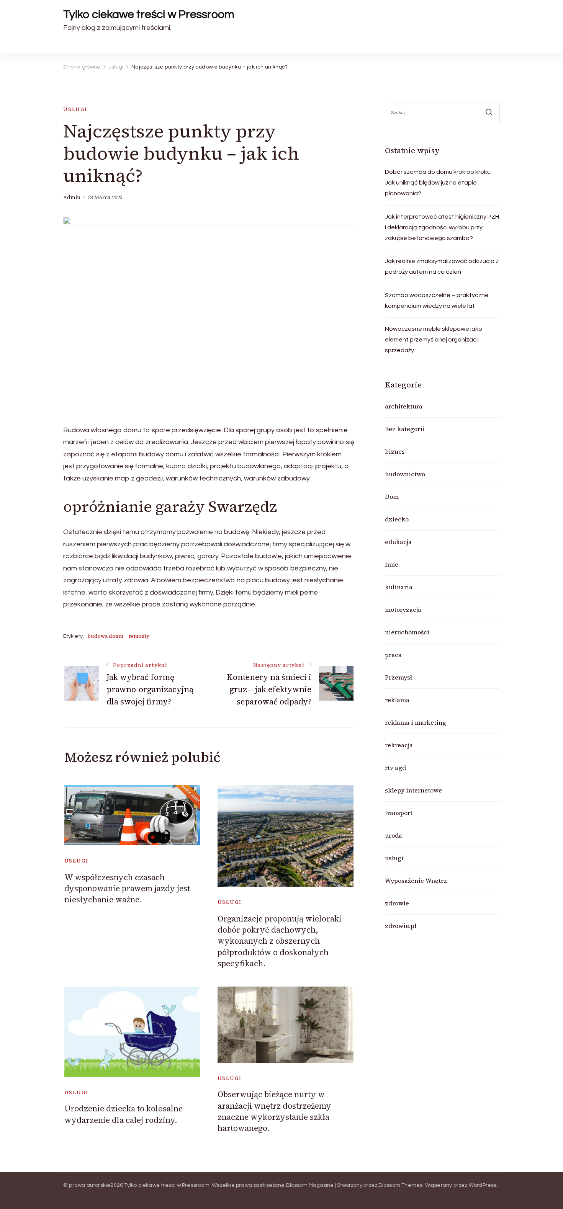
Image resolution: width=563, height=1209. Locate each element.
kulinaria (398, 587)
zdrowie (397, 903)
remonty (139, 636)
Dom (392, 496)
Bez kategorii (405, 429)
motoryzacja (403, 609)
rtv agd (395, 767)
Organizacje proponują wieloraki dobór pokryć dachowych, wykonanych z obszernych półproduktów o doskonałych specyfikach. (280, 941)
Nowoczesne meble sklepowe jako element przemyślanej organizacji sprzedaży (433, 339)
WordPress (483, 1185)
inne (391, 564)
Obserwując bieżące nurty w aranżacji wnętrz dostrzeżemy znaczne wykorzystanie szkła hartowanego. (274, 1111)
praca (393, 654)
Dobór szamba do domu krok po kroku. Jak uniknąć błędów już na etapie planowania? (438, 182)
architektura (403, 406)
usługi (75, 109)
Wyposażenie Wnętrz (416, 880)
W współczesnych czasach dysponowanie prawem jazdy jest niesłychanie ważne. (127, 888)
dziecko (397, 519)
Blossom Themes (400, 1185)
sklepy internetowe (413, 790)
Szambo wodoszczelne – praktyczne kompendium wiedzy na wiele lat (437, 300)
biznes (395, 451)
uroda (393, 835)
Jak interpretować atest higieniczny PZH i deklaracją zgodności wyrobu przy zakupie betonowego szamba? (442, 227)
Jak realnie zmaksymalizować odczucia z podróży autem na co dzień (442, 266)
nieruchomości (407, 632)
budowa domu (105, 636)
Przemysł (398, 677)
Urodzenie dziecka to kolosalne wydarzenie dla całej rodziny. (123, 1114)
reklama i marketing (415, 722)
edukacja (398, 542)
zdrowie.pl (400, 925)
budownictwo (405, 474)
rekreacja (399, 745)
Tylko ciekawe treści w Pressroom (148, 14)
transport (398, 813)
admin (71, 197)
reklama (397, 700)
